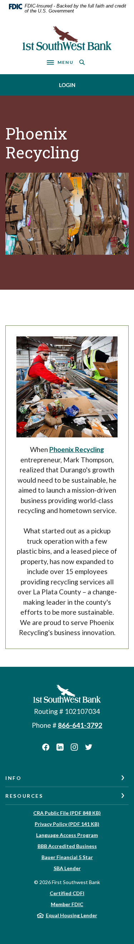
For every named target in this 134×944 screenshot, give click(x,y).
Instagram (74, 747)
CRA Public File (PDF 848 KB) (67, 813)
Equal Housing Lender (71, 915)
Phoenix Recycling (76, 449)
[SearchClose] (82, 62)
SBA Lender (67, 868)
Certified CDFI (67, 893)
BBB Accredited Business (67, 846)
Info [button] (13, 778)
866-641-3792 (80, 725)
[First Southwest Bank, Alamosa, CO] (67, 38)
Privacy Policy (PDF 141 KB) (67, 824)
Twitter (88, 747)
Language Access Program (67, 835)
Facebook (45, 747)
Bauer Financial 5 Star (67, 857)
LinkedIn (60, 747)
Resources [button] (24, 796)
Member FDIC (67, 904)
